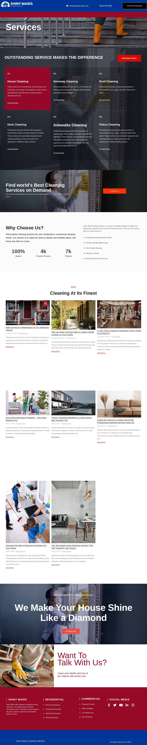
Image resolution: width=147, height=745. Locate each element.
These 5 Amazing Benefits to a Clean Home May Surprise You (71, 419)
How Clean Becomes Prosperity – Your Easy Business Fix (26, 419)
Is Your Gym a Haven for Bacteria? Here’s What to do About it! (119, 332)
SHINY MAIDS (17, 699)
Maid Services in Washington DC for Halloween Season (27, 328)
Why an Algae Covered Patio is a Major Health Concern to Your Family (72, 333)
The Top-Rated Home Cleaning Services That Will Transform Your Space (72, 546)
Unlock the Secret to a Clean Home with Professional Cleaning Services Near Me (115, 421)
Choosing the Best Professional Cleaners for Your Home (26, 546)
